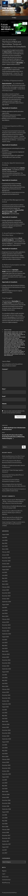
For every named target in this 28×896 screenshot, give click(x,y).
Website (4, 403)
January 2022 (5, 692)
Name (4, 389)
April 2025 (5, 581)
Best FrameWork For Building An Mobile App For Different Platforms (12, 512)
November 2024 (6, 596)
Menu (14, 17)
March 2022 (5, 686)
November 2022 (6, 663)
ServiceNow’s (11, 317)
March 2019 (5, 791)
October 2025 (5, 563)
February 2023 (6, 654)
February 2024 (6, 619)
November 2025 (6, 560)
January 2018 (5, 832)
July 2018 (4, 815)
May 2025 (4, 578)
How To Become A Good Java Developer (12, 503)
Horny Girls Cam (6, 511)
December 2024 (6, 593)
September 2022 (6, 669)
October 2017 (5, 841)
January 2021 (5, 727)
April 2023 (5, 648)
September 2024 (6, 601)
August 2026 (5, 534)
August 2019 (5, 777)
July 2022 (4, 674)
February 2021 (5, 724)
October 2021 (5, 701)
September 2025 (6, 566)
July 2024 (4, 607)
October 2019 (5, 771)
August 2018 (5, 812)
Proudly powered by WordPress (9, 892)
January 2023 (5, 657)
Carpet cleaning (6, 522)
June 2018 (4, 817)
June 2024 (4, 610)
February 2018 (5, 829)
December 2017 (6, 835)
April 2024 (5, 613)
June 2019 (4, 782)
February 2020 (6, 759)
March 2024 (5, 616)
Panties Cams (5, 506)
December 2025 (6, 558)
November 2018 (6, 803)
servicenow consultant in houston (14, 331)
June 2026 (4, 540)
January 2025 (5, 590)
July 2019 (4, 780)
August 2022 (5, 671)
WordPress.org (6, 882)
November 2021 (6, 698)
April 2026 (5, 546)
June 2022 (4, 677)
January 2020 (5, 762)
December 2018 (6, 800)
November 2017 (6, 838)
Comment (5, 369)
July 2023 (4, 639)
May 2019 (4, 785)
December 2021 (6, 695)
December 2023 (6, 625)
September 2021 (6, 704)
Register (4, 871)
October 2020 (5, 736)
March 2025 (5, 584)
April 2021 (4, 718)
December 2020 (6, 730)
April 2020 (5, 753)
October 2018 (5, 806)
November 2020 (6, 733)
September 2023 (6, 633)
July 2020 (4, 744)
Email (4, 396)
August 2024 (5, 604)
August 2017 (5, 847)
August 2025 (5, 569)
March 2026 (5, 549)
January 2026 (5, 555)
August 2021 (5, 706)
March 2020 (5, 756)
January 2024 (5, 622)
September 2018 (6, 809)
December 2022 (6, 660)
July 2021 (4, 709)
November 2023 (6, 628)
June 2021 (4, 712)
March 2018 (5, 826)
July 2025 (4, 572)
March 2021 (5, 721)
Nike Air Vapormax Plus (8, 517)
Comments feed (6, 879)
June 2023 (4, 642)
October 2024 (5, 598)
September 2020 (6, 739)
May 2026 (4, 543)
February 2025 (6, 587)
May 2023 (4, 645)
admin (14, 39)
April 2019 (4, 788)
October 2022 (5, 666)
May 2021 (4, 715)
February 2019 (5, 794)
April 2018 (4, 823)
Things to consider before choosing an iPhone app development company (13, 523)
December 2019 (6, 765)
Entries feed (5, 876)
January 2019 (5, 797)
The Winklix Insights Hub (9, 9)
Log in (3, 873)
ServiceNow (15, 301)
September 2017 (6, 844)
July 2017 (4, 850)
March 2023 (5, 651)
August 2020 (5, 742)
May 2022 (4, 680)
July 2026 (4, 537)
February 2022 (6, 689)
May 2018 (4, 820)
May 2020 (4, 750)
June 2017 (4, 853)
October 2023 (5, 631)
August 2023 (5, 636)
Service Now (7, 329)
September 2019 (6, 774)
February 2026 (6, 552)
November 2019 (6, 768)
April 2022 (4, 683)
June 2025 (4, 575)
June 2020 (4, 747)
